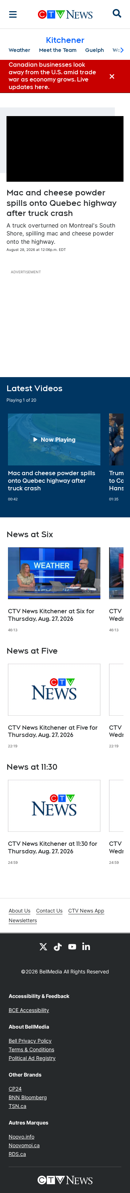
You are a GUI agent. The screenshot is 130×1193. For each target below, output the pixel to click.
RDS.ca (17, 1154)
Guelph (94, 50)
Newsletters (23, 920)
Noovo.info (21, 1137)
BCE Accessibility (29, 1010)
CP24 (15, 1089)
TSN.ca (17, 1106)
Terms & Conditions (31, 1049)
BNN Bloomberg (28, 1097)
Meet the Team (58, 50)
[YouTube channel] (72, 946)
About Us (19, 910)
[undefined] (54, 457)
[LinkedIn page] (86, 946)
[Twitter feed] (43, 946)
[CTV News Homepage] (65, 14)
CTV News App (86, 910)
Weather (19, 50)
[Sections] (13, 14)
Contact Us (49, 910)
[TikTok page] (57, 946)
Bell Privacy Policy (30, 1041)
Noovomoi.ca (24, 1145)
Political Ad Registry (32, 1058)
